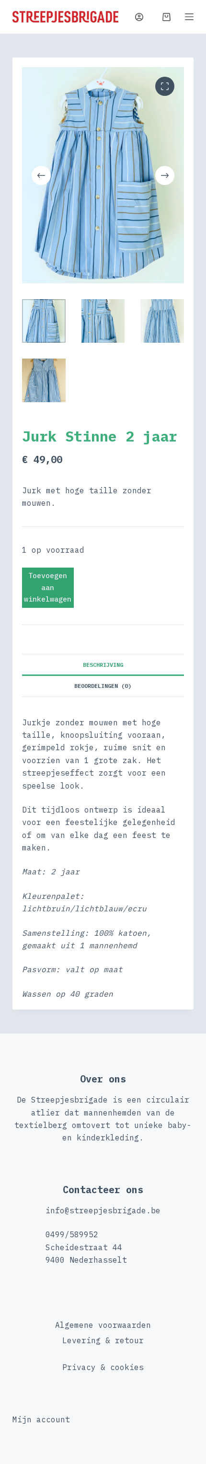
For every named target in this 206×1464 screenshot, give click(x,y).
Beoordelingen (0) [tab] (102, 685)
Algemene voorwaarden (103, 1325)
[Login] (139, 17)
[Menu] (189, 16)
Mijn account (41, 1419)
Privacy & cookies (103, 1367)
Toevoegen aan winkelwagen (47, 587)
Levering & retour (103, 1340)
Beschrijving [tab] (103, 664)
